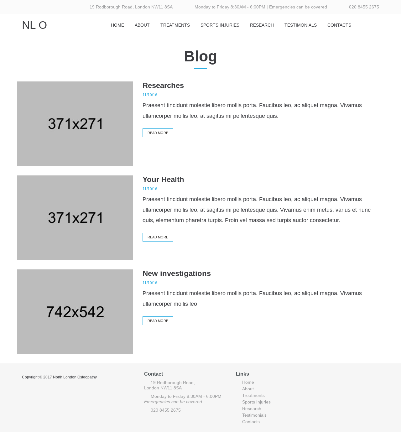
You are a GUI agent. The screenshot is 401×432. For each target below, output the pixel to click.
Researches (163, 85)
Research (262, 25)
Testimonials (300, 25)
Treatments (175, 25)
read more (158, 133)
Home (117, 25)
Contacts (339, 25)
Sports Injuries (219, 25)
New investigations (177, 273)
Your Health (163, 179)
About (142, 25)
